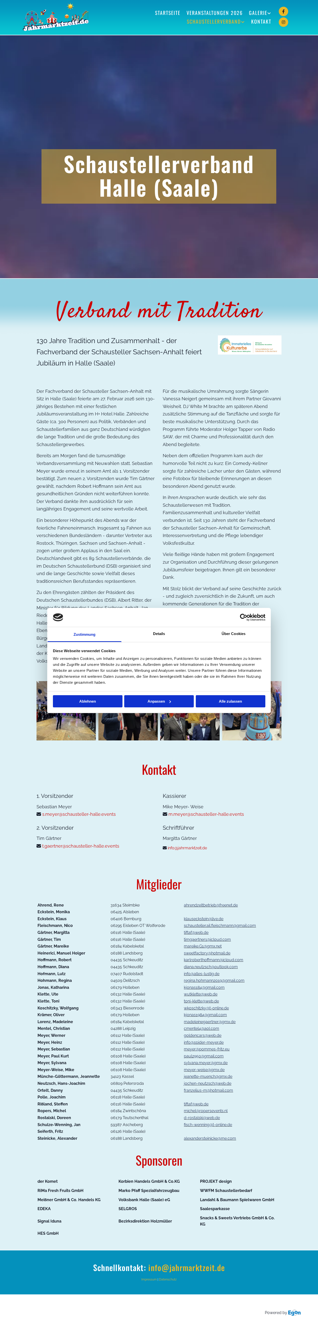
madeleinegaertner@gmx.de (210, 1021)
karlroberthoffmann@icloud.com (213, 959)
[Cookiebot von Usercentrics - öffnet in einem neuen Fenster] (243, 617)
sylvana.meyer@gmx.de (206, 1062)
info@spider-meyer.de (204, 1042)
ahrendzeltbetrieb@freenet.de (211, 905)
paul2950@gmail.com (204, 1056)
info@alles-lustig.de (201, 973)
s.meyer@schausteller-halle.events (79, 814)
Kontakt (261, 21)
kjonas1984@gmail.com (205, 1014)
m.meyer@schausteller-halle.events (206, 814)
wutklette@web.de (200, 994)
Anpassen (156, 701)
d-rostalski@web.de (202, 1117)
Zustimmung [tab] (85, 634)
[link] (257, 13)
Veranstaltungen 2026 (215, 12)
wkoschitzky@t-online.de (206, 1008)
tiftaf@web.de (196, 932)
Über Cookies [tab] (233, 634)
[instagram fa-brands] (283, 22)
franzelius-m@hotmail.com (208, 1090)
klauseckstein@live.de (203, 918)
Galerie (258, 12)
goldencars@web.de (202, 1035)
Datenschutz (168, 1279)
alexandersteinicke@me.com (210, 1138)
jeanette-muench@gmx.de (208, 1076)
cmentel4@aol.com (201, 1028)
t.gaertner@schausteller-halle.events (80, 846)
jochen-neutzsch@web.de (207, 1083)
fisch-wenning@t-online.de (208, 1124)
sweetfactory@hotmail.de (207, 953)
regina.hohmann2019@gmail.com (214, 980)
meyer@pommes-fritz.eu (207, 1049)
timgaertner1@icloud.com (207, 939)
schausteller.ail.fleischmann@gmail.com (220, 925)
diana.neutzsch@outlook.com (211, 966)
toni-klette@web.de (201, 1001)
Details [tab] (159, 634)
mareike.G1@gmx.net (203, 946)
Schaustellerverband (214, 21)
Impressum (149, 1279)
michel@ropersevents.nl (206, 1110)
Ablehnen (87, 701)
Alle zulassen (230, 701)
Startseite (167, 12)
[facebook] (283, 11)
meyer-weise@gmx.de (204, 1069)
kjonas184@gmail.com (204, 987)
